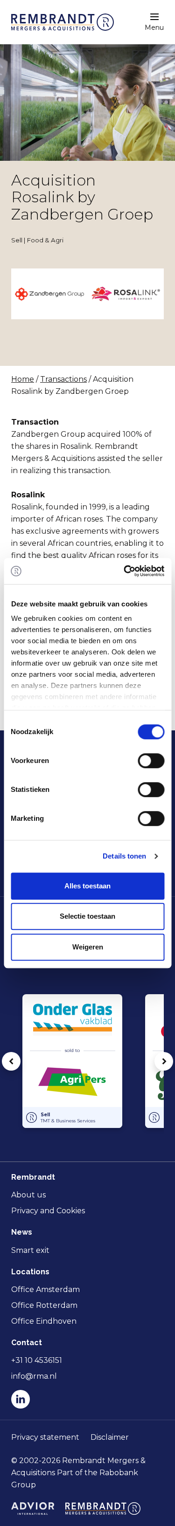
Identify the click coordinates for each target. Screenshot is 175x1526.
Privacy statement (45, 1437)
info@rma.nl (34, 1376)
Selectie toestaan (87, 916)
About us (28, 1194)
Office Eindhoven (44, 1321)
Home (22, 379)
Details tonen (124, 856)
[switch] (151, 760)
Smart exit (30, 1250)
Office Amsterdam (45, 1289)
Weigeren (87, 947)
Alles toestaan (87, 886)
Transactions (63, 379)
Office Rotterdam (44, 1305)
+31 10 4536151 (36, 1360)
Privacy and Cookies (48, 1210)
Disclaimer (110, 1437)
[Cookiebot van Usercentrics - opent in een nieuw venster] (124, 571)
